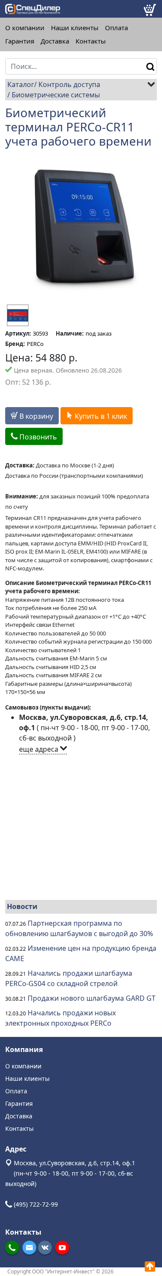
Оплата (116, 28)
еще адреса (39, 749)
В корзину (35, 416)
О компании (24, 28)
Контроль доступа (69, 84)
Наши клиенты (74, 28)
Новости (22, 906)
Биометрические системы (56, 95)
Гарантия (19, 41)
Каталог (20, 84)
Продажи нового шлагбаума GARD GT (92, 998)
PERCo (35, 344)
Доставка (55, 41)
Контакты (91, 41)
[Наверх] (150, 1266)
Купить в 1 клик (100, 416)
